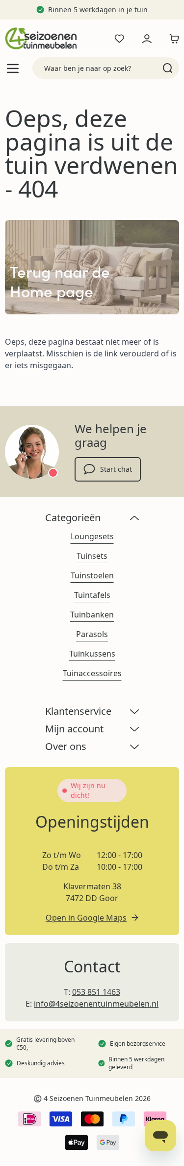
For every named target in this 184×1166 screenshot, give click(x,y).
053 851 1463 (96, 992)
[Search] (167, 68)
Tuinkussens (92, 653)
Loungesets (92, 536)
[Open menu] (13, 68)
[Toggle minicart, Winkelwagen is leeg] (171, 38)
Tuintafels (92, 595)
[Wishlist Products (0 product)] (119, 38)
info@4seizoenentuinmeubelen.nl (96, 1003)
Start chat (116, 469)
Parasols (92, 634)
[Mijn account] (147, 38)
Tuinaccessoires (92, 673)
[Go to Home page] (41, 38)
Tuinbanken (92, 614)
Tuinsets (92, 555)
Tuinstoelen (92, 575)
